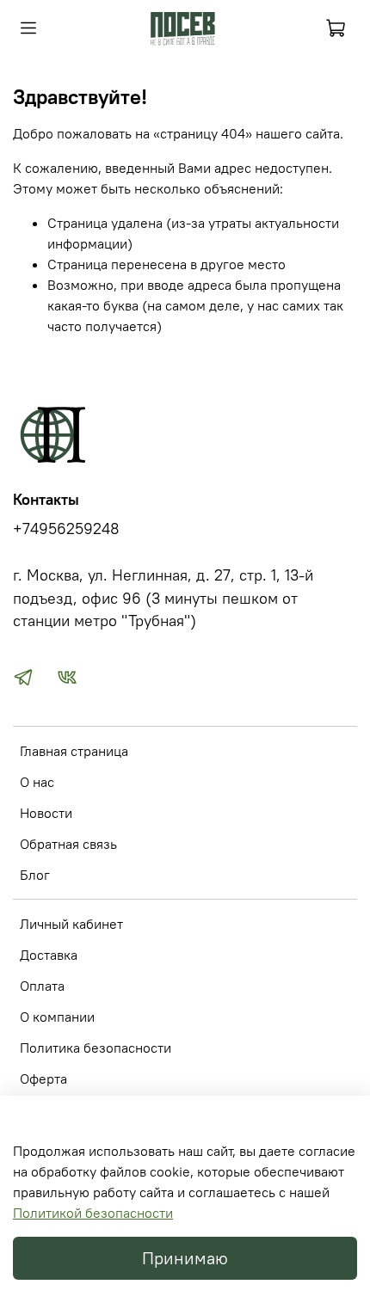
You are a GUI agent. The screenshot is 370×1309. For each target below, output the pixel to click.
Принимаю (185, 1258)
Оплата (42, 985)
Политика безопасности (95, 1047)
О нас (37, 781)
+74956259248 (66, 528)
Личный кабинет (71, 923)
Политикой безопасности (93, 1212)
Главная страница (74, 750)
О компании (57, 1016)
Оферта (43, 1078)
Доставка (48, 954)
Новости (46, 812)
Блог (35, 874)
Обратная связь (68, 843)
